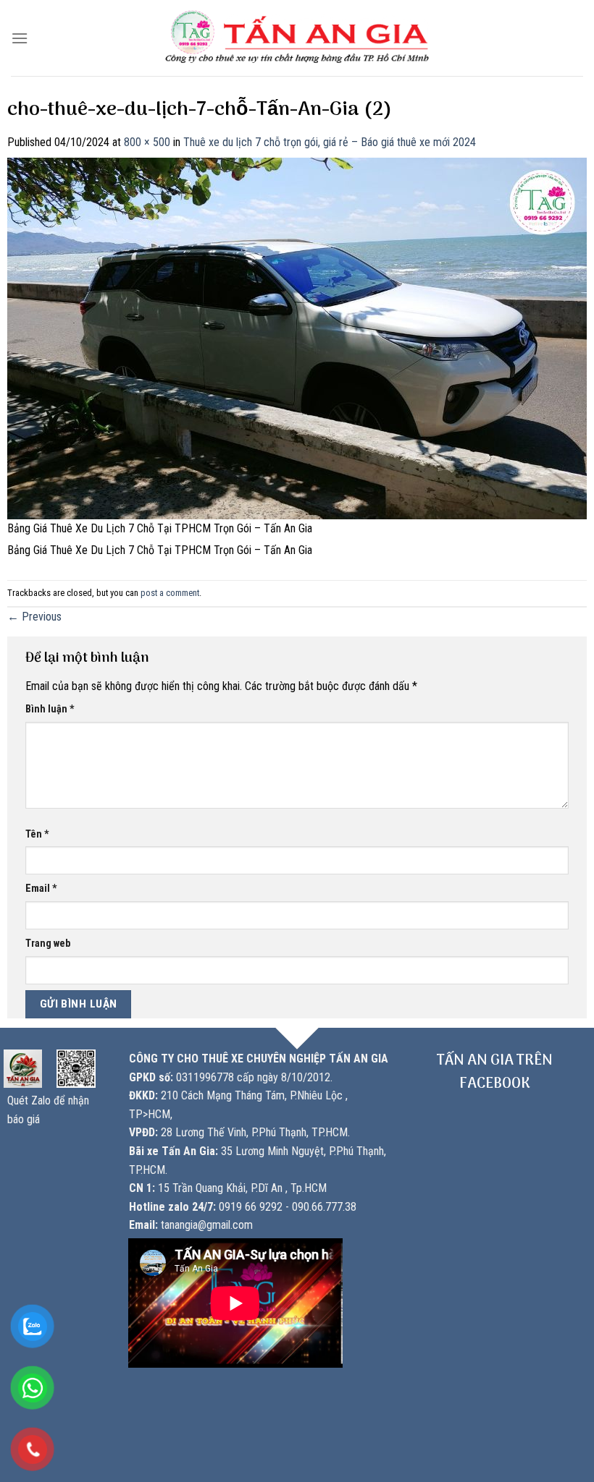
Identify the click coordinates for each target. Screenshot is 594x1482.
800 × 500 (147, 142)
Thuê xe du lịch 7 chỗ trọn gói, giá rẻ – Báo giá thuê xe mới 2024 (329, 142)
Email (41, 888)
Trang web (47, 943)
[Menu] (19, 38)
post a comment (170, 592)
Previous (34, 616)
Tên (37, 834)
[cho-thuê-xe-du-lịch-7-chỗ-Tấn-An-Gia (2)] (297, 337)
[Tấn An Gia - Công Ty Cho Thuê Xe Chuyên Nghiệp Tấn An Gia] (297, 38)
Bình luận (50, 709)
